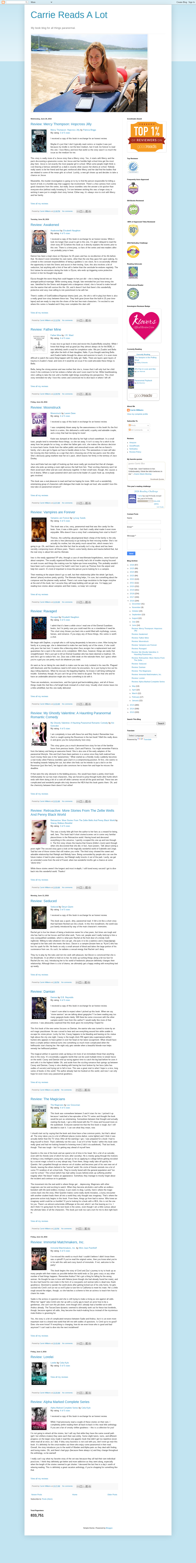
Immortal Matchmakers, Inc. (63, 1248)
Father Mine (56, 335)
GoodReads (134, 446)
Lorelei (53, 1363)
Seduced (54, 907)
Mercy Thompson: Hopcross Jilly (65, 130)
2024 (132, 572)
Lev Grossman (73, 1105)
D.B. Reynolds (67, 997)
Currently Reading (143, 354)
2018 (132, 594)
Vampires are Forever (60, 518)
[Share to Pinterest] (89, 211)
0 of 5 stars (65, 1366)
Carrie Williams (136, 410)
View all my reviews (39, 203)
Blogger (109, 1528)
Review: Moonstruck (46, 407)
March (135, 693)
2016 (132, 601)
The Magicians (57, 1105)
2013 (132, 712)
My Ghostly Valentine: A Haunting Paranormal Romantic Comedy (79, 723)
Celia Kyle (64, 1363)
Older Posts (112, 1495)
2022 (132, 579)
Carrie (140, 495)
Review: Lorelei (42, 1357)
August (135, 618)
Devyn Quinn (67, 907)
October (135, 611)
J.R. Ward (68, 335)
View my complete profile (137, 414)
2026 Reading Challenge (146, 491)
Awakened (55, 230)
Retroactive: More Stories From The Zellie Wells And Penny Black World (83, 820)
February (136, 697)
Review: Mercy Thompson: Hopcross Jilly (61, 124)
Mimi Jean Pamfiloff (88, 1248)
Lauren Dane (69, 413)
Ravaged (54, 617)
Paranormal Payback (143, 380)
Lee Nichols (141, 371)
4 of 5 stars (65, 233)
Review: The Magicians (48, 1099)
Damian (54, 997)
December (136, 604)
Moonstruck (56, 413)
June (134, 625)
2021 (132, 583)
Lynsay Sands (79, 518)
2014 (132, 709)
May (134, 686)
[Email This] (78, 211)
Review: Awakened (45, 225)
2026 (132, 565)
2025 (132, 568)
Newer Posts (36, 1495)
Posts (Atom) (47, 1499)
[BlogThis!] (81, 211)
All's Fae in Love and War (145, 369)
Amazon (132, 443)
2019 (132, 590)
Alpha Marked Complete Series (64, 1408)
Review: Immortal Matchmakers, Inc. (57, 1242)
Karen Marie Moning (142, 474)
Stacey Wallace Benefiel (61, 823)
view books (160, 507)
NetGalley (133, 449)
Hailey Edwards (142, 362)
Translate (147, 739)
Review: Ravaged (44, 611)
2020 (132, 586)
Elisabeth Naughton (71, 230)
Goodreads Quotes (157, 479)
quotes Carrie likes (136, 463)
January (135, 701)
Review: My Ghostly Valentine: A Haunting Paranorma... (145, 653)
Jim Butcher (141, 383)
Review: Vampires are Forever (53, 512)
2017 (132, 597)
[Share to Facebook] (86, 211)
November (136, 607)
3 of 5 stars (65, 133)
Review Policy (135, 452)
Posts (133, 425)
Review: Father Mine (46, 329)
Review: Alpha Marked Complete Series (60, 1402)
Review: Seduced (44, 901)
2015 (132, 705)
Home (74, 1495)
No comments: (68, 211)
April (134, 690)
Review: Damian (43, 991)
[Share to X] (83, 211)
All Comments (137, 430)
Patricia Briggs (89, 130)
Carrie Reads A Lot (69, 15)
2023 (132, 576)
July (134, 622)
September (137, 615)
